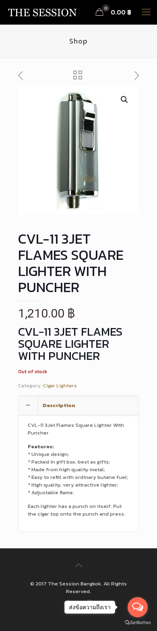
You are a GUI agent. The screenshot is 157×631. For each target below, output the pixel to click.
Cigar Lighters (60, 385)
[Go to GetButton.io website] (138, 622)
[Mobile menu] (146, 12)
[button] (125, 100)
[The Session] (42, 12)
